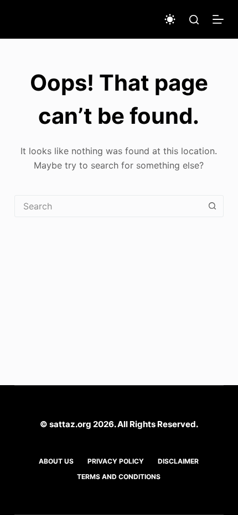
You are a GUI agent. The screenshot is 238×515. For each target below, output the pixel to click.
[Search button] (212, 206)
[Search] (194, 19)
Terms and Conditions (119, 476)
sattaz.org (70, 424)
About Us (56, 461)
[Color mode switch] (169, 19)
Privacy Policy (115, 461)
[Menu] (218, 19)
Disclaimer (178, 461)
